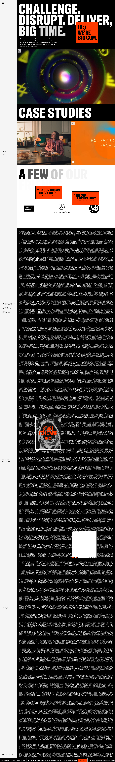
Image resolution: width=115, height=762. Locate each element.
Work (4, 149)
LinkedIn (5, 608)
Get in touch (47, 760)
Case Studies (55, 112)
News (4, 154)
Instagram (5, 607)
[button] (84, 614)
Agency (4, 151)
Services (5, 152)
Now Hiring (5, 156)
